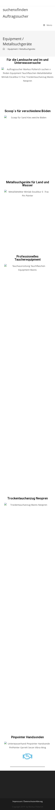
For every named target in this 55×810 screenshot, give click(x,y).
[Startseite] (4, 49)
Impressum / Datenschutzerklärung (28, 801)
